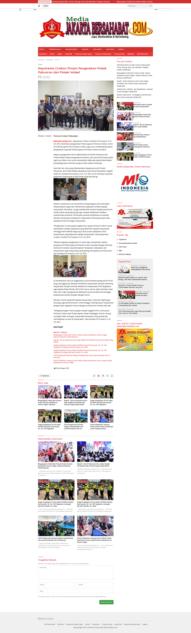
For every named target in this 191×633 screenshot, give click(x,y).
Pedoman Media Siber (103, 54)
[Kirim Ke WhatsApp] (112, 376)
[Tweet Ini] (98, 376)
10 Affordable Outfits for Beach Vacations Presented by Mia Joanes (134, 304)
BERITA (41, 49)
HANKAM (85, 49)
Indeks (45, 6)
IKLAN (52, 54)
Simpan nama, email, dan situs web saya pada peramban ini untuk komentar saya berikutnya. (73, 596)
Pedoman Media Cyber (83, 54)
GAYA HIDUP (97, 49)
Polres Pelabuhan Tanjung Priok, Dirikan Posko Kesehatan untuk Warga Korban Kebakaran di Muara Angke (82, 362)
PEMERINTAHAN (54, 49)
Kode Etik (68, 54)
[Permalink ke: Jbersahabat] (40, 77)
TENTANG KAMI (142, 54)
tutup (34, 9)
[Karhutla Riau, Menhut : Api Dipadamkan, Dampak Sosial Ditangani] (125, 136)
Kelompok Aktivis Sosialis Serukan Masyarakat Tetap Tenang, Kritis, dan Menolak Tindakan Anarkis (133, 67)
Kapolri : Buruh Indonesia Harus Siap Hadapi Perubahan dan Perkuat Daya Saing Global (83, 341)
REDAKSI (131, 54)
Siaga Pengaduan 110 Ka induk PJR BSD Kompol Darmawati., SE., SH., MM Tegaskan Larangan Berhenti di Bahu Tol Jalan (80, 346)
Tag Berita (123, 239)
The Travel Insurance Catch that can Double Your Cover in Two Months (134, 312)
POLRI (40, 65)
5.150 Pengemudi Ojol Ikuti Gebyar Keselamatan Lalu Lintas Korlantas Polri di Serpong (81, 356)
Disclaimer (43, 54)
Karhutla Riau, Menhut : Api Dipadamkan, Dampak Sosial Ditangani (142, 136)
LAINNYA (121, 49)
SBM (120, 251)
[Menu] (39, 6)
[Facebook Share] (94, 376)
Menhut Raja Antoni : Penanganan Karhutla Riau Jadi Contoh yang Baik (141, 146)
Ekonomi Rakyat (125, 254)
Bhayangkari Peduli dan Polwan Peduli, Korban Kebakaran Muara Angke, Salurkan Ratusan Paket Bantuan (124, 2)
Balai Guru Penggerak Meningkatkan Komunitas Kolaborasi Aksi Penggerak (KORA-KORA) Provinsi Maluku (141, 268)
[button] (151, 6)
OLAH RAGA (110, 49)
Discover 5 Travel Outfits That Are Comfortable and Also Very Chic (131, 286)
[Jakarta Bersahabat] (95, 27)
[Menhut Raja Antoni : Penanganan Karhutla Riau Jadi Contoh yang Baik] (125, 146)
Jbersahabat (46, 76)
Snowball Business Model (128, 243)
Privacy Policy (119, 54)
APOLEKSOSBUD (71, 49)
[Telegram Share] (107, 376)
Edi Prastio (123, 247)
